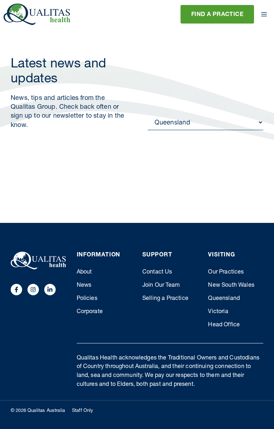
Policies (87, 299)
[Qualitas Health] (37, 14)
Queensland (224, 299)
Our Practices (226, 272)
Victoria (218, 312)
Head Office (224, 325)
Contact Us (157, 272)
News (84, 285)
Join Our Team (161, 285)
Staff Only (82, 411)
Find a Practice (217, 15)
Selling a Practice (165, 299)
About (84, 272)
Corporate (90, 312)
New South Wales (231, 285)
